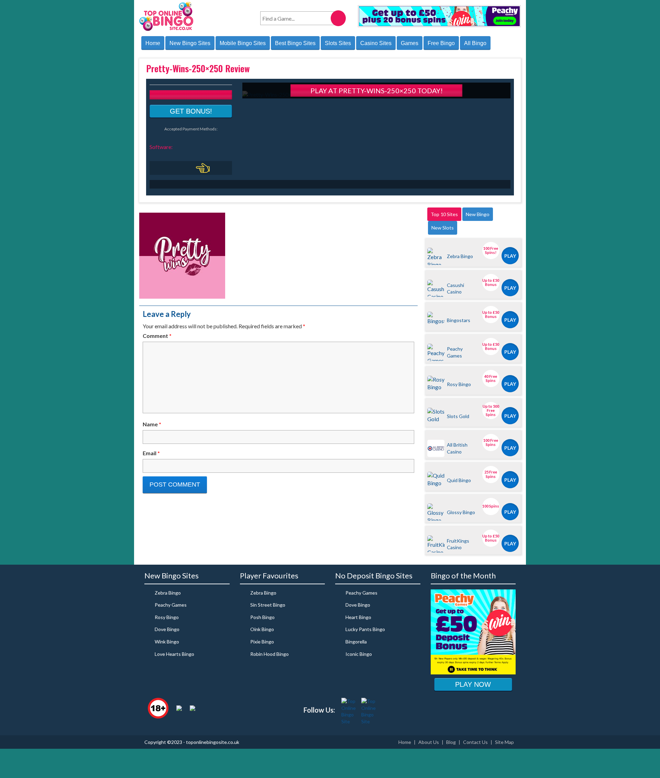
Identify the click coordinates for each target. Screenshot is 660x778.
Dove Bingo (167, 629)
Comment (157, 335)
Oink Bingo (262, 629)
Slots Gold (458, 416)
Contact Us (475, 742)
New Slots (442, 228)
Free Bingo (441, 43)
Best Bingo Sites (295, 43)
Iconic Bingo (358, 654)
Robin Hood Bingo (269, 654)
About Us (428, 742)
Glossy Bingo (461, 512)
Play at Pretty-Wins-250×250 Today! (376, 90)
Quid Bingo (459, 480)
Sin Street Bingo (267, 605)
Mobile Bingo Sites (243, 43)
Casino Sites (376, 43)
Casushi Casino (455, 288)
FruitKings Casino (458, 544)
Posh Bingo (262, 617)
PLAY (510, 256)
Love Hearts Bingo (174, 654)
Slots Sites (338, 43)
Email (151, 453)
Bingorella (356, 641)
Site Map (504, 742)
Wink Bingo (167, 641)
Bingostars (458, 320)
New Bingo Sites (189, 43)
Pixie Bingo (262, 641)
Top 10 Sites (444, 214)
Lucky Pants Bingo (365, 629)
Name (152, 424)
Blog (451, 742)
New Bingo (478, 214)
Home (152, 43)
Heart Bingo (358, 617)
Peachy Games (455, 352)
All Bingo (475, 43)
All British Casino (457, 448)
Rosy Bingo (459, 384)
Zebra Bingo (460, 256)
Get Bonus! (191, 111)
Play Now (473, 684)
